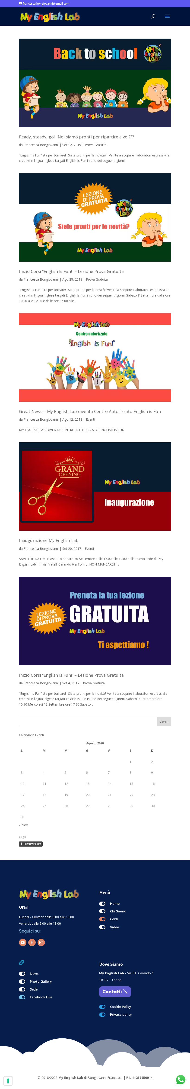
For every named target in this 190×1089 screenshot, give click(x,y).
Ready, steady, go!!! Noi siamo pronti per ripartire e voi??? (76, 137)
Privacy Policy (32, 843)
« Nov (23, 825)
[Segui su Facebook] (32, 942)
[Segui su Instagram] (41, 942)
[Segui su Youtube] (22, 942)
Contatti (112, 991)
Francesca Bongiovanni (41, 145)
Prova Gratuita (96, 145)
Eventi (90, 419)
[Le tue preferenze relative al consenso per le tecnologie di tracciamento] (8, 1081)
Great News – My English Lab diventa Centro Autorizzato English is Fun (90, 411)
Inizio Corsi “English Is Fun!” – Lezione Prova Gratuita (71, 271)
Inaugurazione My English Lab (49, 540)
